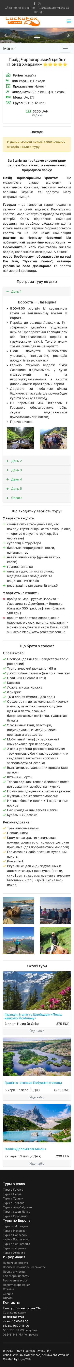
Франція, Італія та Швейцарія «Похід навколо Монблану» (33, 1016)
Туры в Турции (13, 1198)
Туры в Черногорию (16, 1243)
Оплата (16, 498)
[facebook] (34, 3)
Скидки (8, 1293)
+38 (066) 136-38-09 (22, 7)
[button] (5, 35)
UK (36, 12)
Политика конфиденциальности (24, 1267)
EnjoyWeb (24, 1359)
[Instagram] (39, 3)
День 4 (16, 479)
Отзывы (8, 1289)
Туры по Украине (14, 1248)
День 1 (15, 291)
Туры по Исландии (15, 1226)
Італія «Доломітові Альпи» (25, 1149)
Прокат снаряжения (16, 1284)
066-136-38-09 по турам (20, 1330)
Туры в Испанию (14, 1230)
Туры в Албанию (14, 1252)
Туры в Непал (12, 1194)
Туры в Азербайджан (17, 1207)
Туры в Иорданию (15, 1216)
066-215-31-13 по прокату (20, 1334)
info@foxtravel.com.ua (55, 7)
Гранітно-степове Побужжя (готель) (33, 1083)
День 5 (16, 488)
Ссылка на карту (14, 1312)
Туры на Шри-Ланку (16, 1211)
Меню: (9, 48)
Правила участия (14, 1271)
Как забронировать (16, 1276)
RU (41, 12)
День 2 (16, 461)
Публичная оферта (15, 1262)
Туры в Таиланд (13, 1203)
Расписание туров (15, 1280)
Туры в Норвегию (15, 1235)
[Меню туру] (65, 49)
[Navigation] (69, 22)
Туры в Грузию (13, 1189)
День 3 (16, 470)
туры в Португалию (16, 1239)
